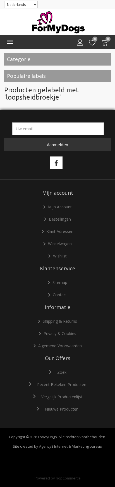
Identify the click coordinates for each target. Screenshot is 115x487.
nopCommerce (68, 478)
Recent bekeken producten (61, 384)
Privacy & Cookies (60, 333)
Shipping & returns (60, 321)
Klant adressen (59, 231)
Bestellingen (60, 219)
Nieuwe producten (61, 409)
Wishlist (60, 256)
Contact (60, 294)
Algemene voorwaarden (60, 345)
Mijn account (60, 206)
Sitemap (59, 282)
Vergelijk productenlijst (61, 396)
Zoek (61, 372)
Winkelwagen (60, 243)
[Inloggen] (80, 42)
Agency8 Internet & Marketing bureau (70, 446)
